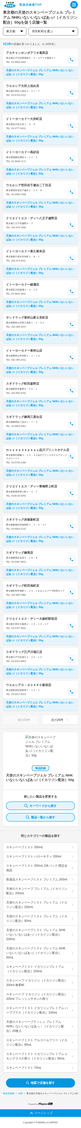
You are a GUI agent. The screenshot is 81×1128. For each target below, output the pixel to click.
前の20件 (24, 719)
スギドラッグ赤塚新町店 (22, 519)
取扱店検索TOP (30, 4)
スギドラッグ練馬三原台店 (24, 416)
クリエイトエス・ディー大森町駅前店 (31, 618)
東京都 (10, 31)
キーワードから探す (43, 805)
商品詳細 (40, 768)
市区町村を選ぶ (42, 31)
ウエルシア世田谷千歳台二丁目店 (28, 185)
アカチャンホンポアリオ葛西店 (27, 52)
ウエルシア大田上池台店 (22, 85)
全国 (20, 1093)
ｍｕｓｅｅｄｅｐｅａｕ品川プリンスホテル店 (37, 449)
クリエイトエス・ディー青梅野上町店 (31, 486)
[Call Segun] (71, 59)
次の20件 (57, 719)
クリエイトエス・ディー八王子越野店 (31, 218)
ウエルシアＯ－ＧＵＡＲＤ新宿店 (28, 685)
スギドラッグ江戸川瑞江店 (24, 651)
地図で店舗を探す (43, 1082)
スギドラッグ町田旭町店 (22, 585)
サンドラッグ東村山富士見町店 (27, 317)
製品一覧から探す (43, 817)
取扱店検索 (8, 1093)
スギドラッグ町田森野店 (22, 383)
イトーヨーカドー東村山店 (24, 350)
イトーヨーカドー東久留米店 (25, 251)
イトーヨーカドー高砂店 (22, 152)
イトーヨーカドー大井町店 (24, 118)
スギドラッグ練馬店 (19, 552)
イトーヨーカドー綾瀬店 (22, 284)
